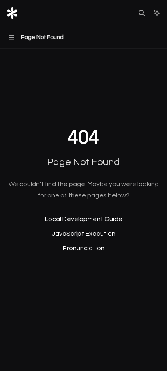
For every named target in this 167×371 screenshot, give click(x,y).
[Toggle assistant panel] (157, 13)
